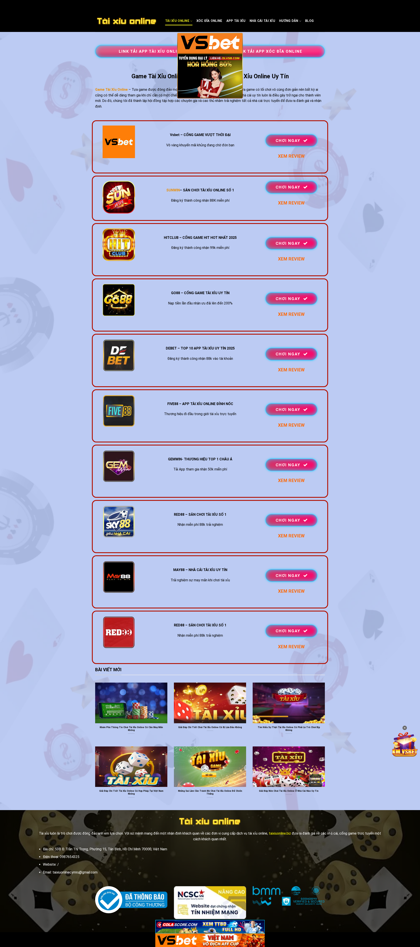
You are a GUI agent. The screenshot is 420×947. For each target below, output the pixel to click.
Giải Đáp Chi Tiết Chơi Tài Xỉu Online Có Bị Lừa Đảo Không (210, 727)
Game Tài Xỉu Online (111, 89)
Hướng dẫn (288, 21)
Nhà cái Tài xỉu (262, 21)
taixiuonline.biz (280, 833)
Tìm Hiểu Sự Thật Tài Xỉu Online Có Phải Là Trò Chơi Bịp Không (289, 728)
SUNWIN (173, 190)
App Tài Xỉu (236, 21)
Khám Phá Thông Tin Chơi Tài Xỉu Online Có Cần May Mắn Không (131, 728)
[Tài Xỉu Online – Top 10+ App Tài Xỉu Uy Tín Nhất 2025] (127, 21)
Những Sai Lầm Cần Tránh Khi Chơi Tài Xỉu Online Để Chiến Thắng (210, 792)
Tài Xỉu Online (177, 21)
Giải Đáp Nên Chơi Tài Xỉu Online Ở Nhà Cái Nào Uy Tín (288, 791)
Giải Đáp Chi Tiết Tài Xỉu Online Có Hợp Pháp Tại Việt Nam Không (131, 792)
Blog (309, 21)
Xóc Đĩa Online (209, 21)
